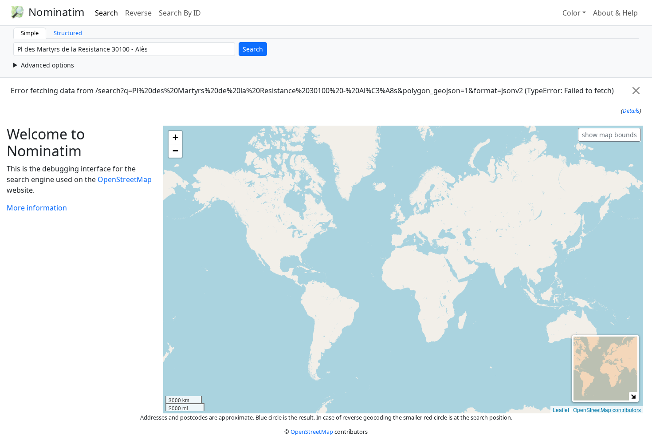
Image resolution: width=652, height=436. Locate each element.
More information (37, 208)
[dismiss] (636, 90)
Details (631, 111)
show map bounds (609, 135)
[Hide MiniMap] (633, 396)
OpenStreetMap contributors (607, 409)
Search (106, 13)
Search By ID (180, 13)
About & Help (615, 13)
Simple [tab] (30, 33)
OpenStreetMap (125, 179)
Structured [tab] (68, 33)
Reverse (138, 13)
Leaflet (561, 409)
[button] (175, 137)
